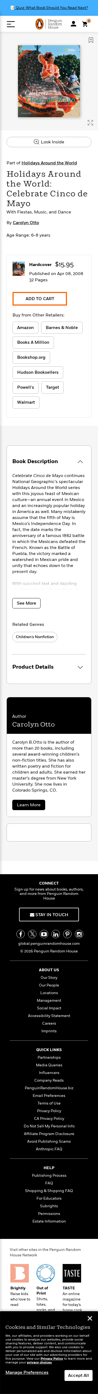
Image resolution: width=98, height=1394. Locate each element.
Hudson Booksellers (38, 372)
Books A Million (33, 342)
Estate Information (49, 1221)
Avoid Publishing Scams (49, 1141)
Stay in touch (51, 915)
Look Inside (52, 142)
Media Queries (49, 1065)
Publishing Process (49, 1175)
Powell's (25, 387)
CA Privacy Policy (49, 1118)
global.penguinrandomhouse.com (49, 943)
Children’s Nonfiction (35, 636)
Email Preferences (49, 1095)
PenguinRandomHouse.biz (49, 1088)
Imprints (49, 1031)
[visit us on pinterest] (67, 934)
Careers (49, 1023)
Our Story (49, 977)
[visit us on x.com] (32, 934)
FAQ (49, 1183)
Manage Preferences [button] (26, 1372)
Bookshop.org (31, 357)
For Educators (49, 1198)
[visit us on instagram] (79, 934)
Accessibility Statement (49, 1015)
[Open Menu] (11, 24)
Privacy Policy (49, 1111)
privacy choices (39, 1362)
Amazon (25, 328)
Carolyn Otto (26, 223)
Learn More (30, 806)
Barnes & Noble (62, 328)
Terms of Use (49, 1103)
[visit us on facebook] (20, 934)
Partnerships (49, 1057)
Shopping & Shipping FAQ (49, 1190)
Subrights (49, 1206)
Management (49, 1000)
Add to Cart (40, 299)
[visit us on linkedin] (55, 934)
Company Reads (49, 1080)
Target (52, 387)
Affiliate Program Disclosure (49, 1133)
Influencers (49, 1072)
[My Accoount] (73, 24)
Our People (49, 985)
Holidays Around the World (49, 163)
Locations (49, 992)
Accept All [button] (78, 1375)
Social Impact (49, 1008)
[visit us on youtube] (44, 934)
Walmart (26, 402)
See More (26, 603)
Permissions (49, 1213)
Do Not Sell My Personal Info (49, 1126)
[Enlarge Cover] (90, 122)
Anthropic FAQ (49, 1149)
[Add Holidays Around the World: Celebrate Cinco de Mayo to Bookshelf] (91, 40)
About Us (49, 970)
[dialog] (49, 1352)
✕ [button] (90, 1319)
